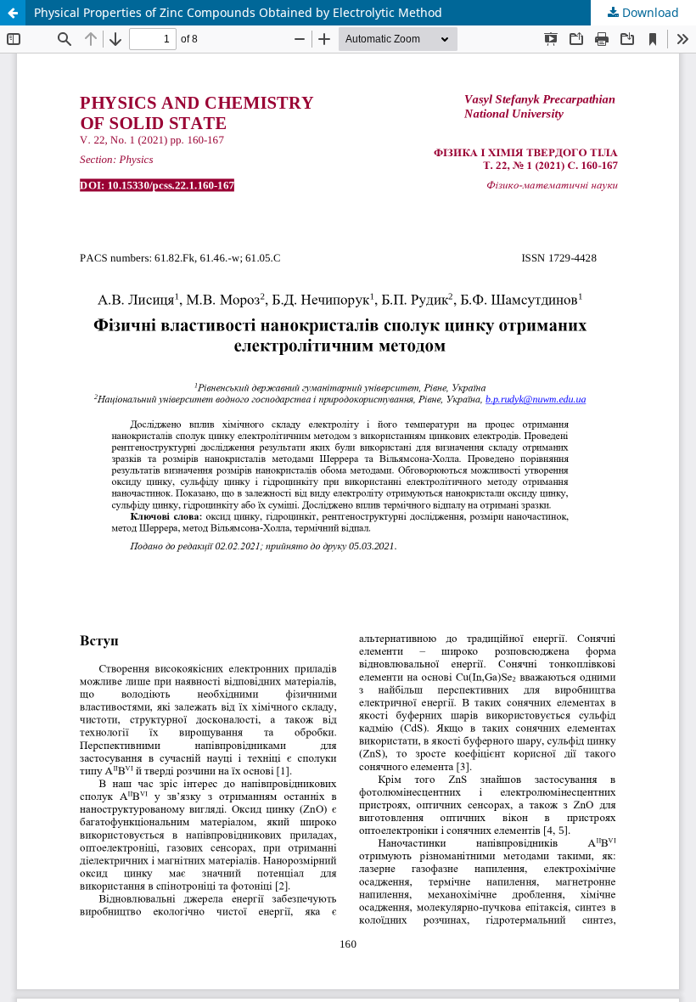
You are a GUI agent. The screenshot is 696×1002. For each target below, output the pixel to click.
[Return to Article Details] (12, 12)
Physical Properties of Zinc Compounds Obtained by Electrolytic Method (238, 12)
